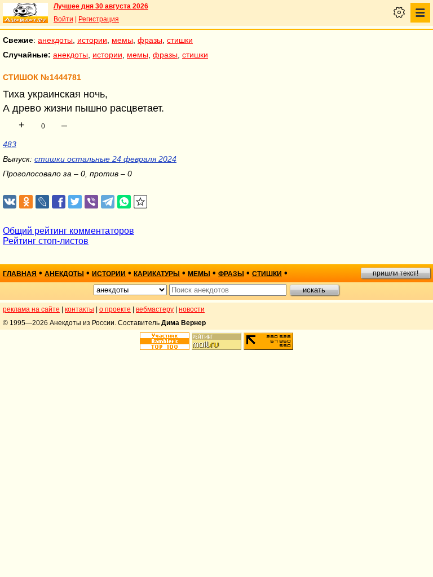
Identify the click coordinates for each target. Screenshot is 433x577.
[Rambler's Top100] (164, 341)
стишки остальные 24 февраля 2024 (105, 158)
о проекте (115, 309)
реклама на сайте (31, 309)
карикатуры (157, 274)
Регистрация (98, 19)
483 (9, 144)
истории (92, 40)
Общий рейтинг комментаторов (68, 231)
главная (20, 274)
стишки (180, 40)
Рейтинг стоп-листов (46, 241)
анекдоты (55, 40)
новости (192, 309)
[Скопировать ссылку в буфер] (141, 202)
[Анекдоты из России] (25, 13)
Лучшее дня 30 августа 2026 (101, 6)
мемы (122, 40)
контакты (79, 309)
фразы (150, 40)
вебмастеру (155, 309)
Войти (63, 19)
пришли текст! (395, 273)
